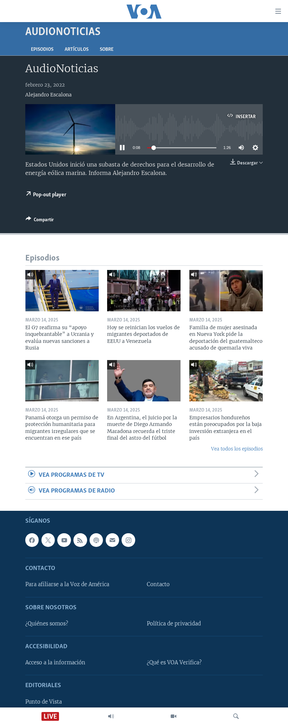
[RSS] (80, 540)
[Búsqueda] (236, 716)
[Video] (173, 716)
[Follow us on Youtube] (64, 540)
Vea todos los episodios (237, 449)
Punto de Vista (43, 701)
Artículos (77, 49)
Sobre (106, 49)
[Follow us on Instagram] (128, 540)
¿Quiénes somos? (46, 624)
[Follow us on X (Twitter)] (48, 540)
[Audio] (111, 716)
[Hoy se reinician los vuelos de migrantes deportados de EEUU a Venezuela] (144, 290)
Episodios (42, 49)
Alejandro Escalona (48, 95)
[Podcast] (96, 540)
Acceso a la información (55, 662)
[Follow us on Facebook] (32, 540)
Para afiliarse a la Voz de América (67, 584)
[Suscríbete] (112, 540)
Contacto (158, 584)
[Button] (40, 221)
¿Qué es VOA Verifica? (174, 662)
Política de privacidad (174, 624)
